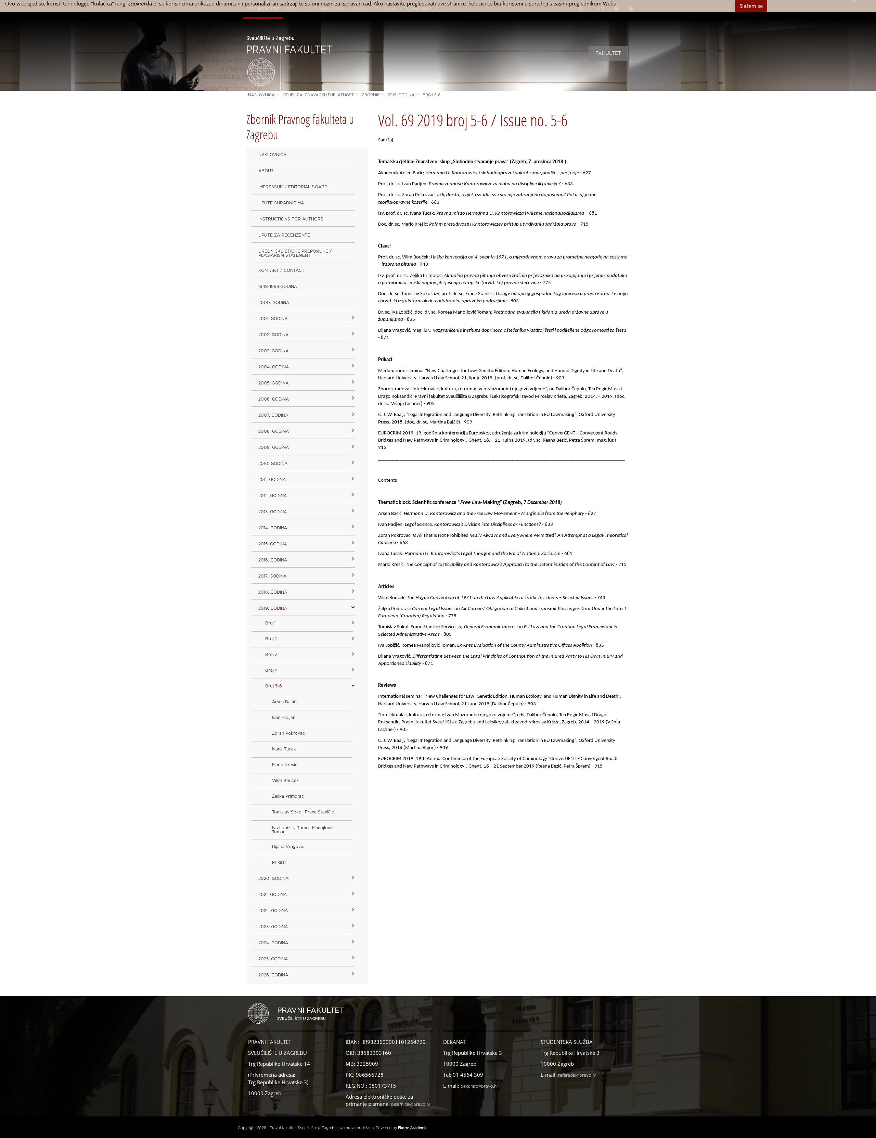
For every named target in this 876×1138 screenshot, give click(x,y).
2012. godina (272, 496)
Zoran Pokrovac (288, 733)
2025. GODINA (273, 959)
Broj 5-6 (431, 95)
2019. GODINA (401, 95)
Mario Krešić (284, 765)
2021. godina (272, 895)
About (266, 171)
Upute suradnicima (281, 203)
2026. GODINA (273, 975)
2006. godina (273, 399)
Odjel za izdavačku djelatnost (318, 95)
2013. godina (272, 512)
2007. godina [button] (273, 415)
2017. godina (272, 576)
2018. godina (272, 592)
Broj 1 (270, 623)
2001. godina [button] (272, 319)
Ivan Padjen (283, 718)
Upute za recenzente (284, 235)
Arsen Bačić (284, 702)
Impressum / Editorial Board (292, 187)
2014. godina (272, 528)
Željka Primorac (288, 796)
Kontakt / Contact (281, 270)
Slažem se (751, 5)
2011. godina (272, 480)
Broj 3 (271, 655)
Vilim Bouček (285, 781)
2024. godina (273, 943)
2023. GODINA (273, 927)
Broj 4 (271, 670)
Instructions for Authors (290, 219)
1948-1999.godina (277, 286)
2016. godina (272, 560)
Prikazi (279, 862)
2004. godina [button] (273, 367)
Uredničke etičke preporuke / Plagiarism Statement (295, 253)
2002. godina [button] (273, 335)
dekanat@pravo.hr (479, 1086)
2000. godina (273, 303)
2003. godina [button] (273, 351)
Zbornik (371, 95)
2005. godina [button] (273, 383)
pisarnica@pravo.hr (410, 1104)
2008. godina (273, 431)
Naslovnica (261, 95)
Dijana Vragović (288, 847)
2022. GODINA (273, 911)
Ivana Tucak (284, 749)
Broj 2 (271, 639)
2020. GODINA (273, 878)
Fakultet (608, 53)
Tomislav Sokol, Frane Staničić (303, 812)
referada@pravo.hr (577, 1075)
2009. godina (273, 447)
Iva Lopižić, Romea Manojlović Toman (303, 830)
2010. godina (272, 463)
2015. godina (272, 544)
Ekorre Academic (412, 1127)
